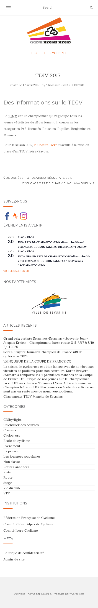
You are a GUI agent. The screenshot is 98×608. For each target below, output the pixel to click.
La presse (10, 451)
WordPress (77, 593)
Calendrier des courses (21, 425)
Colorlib (46, 593)
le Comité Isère (45, 145)
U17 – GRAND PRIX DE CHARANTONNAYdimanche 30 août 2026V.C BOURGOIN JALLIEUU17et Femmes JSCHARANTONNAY (54, 261)
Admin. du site (14, 559)
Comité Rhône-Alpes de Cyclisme (28, 524)
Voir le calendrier (16, 270)
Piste (7, 472)
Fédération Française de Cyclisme (29, 518)
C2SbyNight (12, 420)
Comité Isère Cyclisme (20, 530)
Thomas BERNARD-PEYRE (65, 85)
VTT (6, 493)
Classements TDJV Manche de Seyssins (33, 397)
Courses (9, 430)
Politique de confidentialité (23, 553)
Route (8, 477)
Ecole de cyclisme (49, 53)
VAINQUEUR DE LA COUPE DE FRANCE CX (37, 361)
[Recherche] (91, 7)
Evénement (11, 446)
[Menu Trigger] (11, 9)
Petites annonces (16, 467)
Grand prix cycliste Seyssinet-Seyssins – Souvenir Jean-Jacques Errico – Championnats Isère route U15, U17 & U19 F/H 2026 (48, 342)
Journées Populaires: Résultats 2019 (39, 177)
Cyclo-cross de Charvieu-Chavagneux (57, 183)
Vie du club (11, 488)
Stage (7, 483)
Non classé (11, 462)
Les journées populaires (22, 456)
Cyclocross (11, 435)
